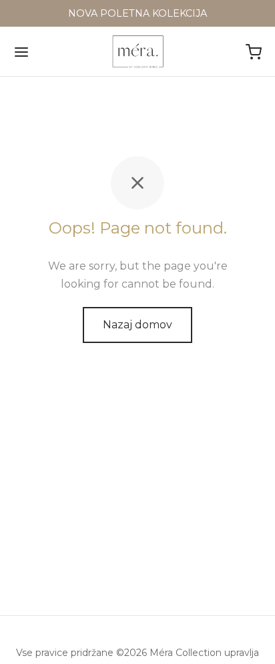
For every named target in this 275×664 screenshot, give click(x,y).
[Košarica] (254, 52)
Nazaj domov (137, 324)
